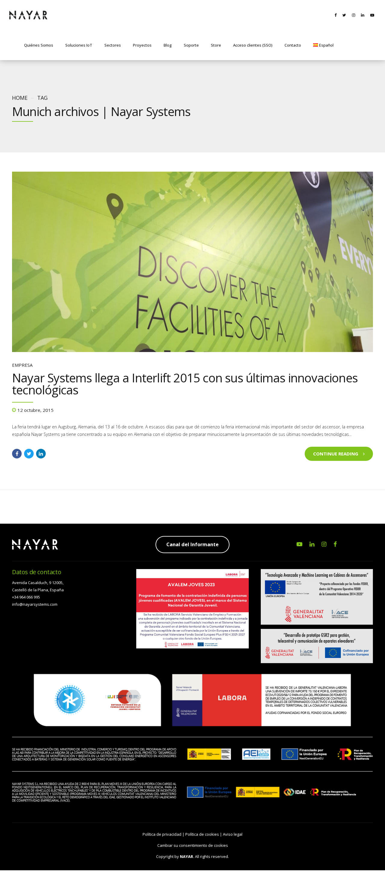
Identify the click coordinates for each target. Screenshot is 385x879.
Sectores (112, 45)
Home (20, 97)
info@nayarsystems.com (34, 604)
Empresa (22, 365)
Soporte (191, 45)
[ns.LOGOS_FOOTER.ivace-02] (317, 616)
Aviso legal (232, 834)
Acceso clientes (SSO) (253, 45)
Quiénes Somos (38, 45)
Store (216, 45)
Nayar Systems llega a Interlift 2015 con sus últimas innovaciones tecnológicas (185, 383)
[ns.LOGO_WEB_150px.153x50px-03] (35, 544)
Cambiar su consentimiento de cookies (192, 845)
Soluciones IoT (78, 45)
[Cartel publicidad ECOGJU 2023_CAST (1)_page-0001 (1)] (192, 608)
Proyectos (142, 45)
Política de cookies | (204, 834)
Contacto (293, 45)
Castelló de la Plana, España (38, 590)
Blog (168, 45)
